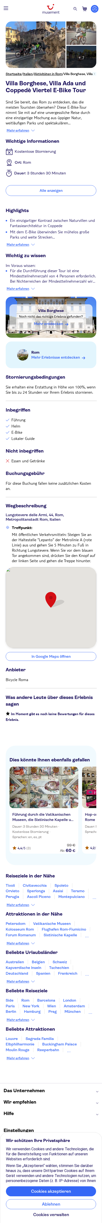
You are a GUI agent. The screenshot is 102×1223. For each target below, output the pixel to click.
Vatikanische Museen (52, 923)
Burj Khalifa (77, 1050)
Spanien (43, 973)
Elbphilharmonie (20, 1044)
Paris (10, 1006)
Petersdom (15, 923)
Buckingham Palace (59, 1044)
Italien (27, 74)
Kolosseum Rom (20, 929)
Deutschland (17, 973)
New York (31, 1006)
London (69, 1000)
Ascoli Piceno (39, 896)
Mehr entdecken (48, 323)
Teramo (77, 891)
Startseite (14, 74)
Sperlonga (36, 891)
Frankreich (67, 973)
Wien (51, 1006)
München (73, 1011)
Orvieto (12, 891)
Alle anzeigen (51, 190)
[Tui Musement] (51, 9)
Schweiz (60, 962)
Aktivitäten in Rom (48, 74)
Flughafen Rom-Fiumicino (64, 929)
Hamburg (32, 1011)
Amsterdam (74, 1006)
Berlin (11, 1011)
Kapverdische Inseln (23, 967)
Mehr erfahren (18, 130)
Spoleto (61, 885)
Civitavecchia (35, 885)
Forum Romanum (21, 935)
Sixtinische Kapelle (60, 935)
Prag (52, 1011)
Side (10, 1000)
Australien (15, 962)
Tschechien (59, 967)
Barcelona (46, 1000)
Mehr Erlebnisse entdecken (55, 357)
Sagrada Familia (40, 1038)
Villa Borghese (51, 310)
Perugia (12, 896)
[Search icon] (75, 9)
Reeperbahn (48, 1050)
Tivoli (10, 885)
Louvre (12, 1038)
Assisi (58, 891)
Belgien (38, 962)
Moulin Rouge (17, 1050)
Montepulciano (71, 896)
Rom (35, 352)
